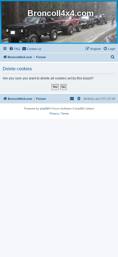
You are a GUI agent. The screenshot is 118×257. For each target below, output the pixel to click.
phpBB (44, 108)
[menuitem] (14, 48)
